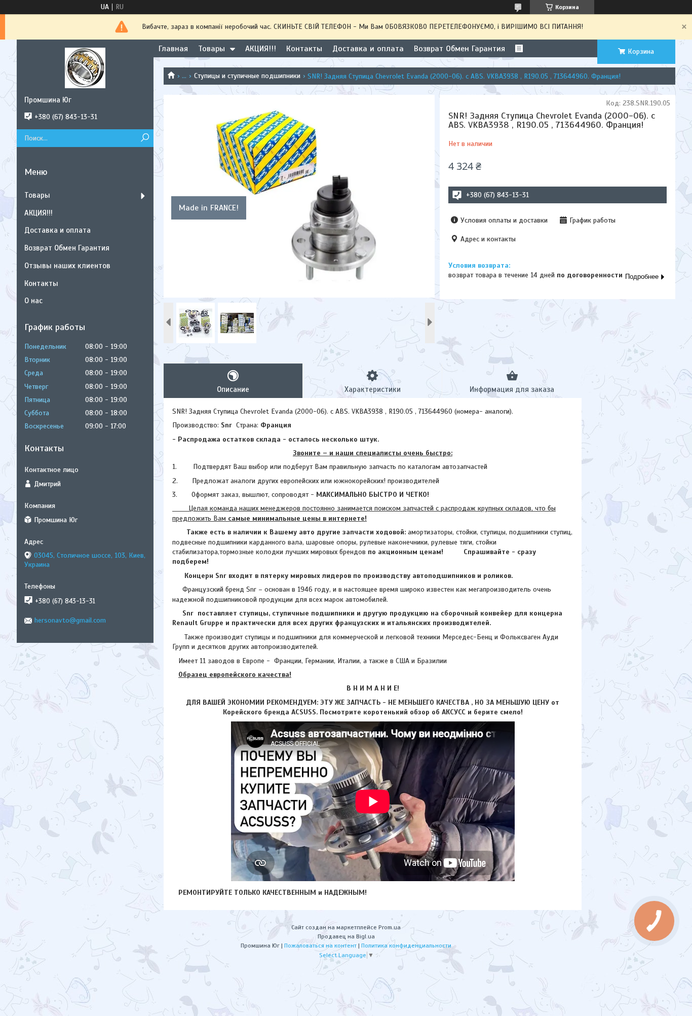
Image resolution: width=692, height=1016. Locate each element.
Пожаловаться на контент (320, 945)
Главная (173, 49)
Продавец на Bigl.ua (346, 936)
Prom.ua (389, 927)
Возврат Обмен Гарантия (459, 49)
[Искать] (144, 138)
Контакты (304, 49)
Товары (211, 49)
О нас (33, 300)
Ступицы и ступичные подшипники (247, 75)
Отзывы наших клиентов (67, 265)
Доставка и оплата (368, 49)
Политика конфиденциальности (406, 945)
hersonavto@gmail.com (70, 620)
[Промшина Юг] (85, 67)
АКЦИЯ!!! (260, 49)
